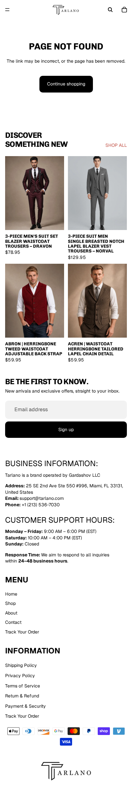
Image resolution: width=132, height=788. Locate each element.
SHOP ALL (116, 145)
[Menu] (7, 9)
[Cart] (124, 10)
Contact (13, 622)
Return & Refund (22, 696)
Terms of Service (22, 686)
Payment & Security (25, 706)
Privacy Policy (20, 675)
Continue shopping (66, 84)
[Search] (110, 10)
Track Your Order (22, 632)
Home (11, 594)
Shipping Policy (21, 665)
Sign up (66, 429)
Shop (10, 603)
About (11, 613)
